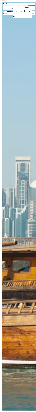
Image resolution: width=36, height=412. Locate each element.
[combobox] (8, 5)
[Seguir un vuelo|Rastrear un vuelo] (1, 7)
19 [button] (29, 12)
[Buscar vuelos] (1, 2)
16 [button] (21, 12)
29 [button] (20, 15)
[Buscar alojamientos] (1, 3)
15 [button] (24, 12)
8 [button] (24, 11)
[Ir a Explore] (1, 6)
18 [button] (28, 12)
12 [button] (16, 12)
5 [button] (16, 11)
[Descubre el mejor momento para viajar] (1, 8)
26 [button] (16, 15)
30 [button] (21, 15)
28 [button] (23, 15)
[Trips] (1, 9)
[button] (0, 0)
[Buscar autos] (1, 4)
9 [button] (21, 11)
